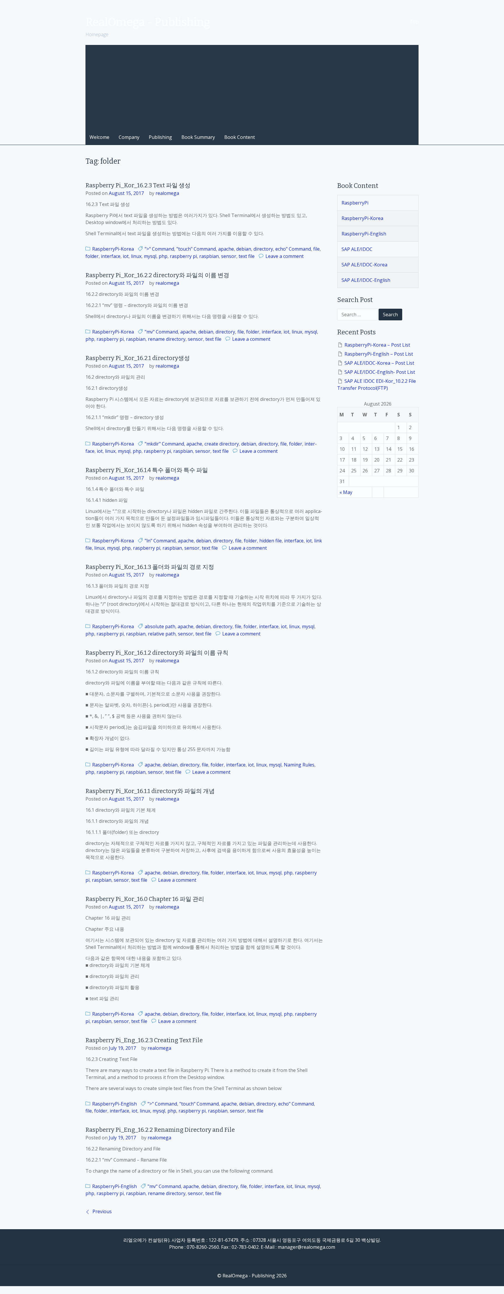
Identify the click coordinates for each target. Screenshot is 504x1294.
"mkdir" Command (164, 444)
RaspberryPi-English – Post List (378, 354)
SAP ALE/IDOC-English (366, 280)
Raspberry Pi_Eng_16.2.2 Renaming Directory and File (160, 1129)
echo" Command (293, 249)
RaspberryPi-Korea (113, 249)
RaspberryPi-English (114, 1104)
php (163, 256)
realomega (167, 193)
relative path (162, 634)
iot (126, 256)
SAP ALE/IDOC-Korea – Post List (379, 363)
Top (414, 21)
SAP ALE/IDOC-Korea (364, 264)
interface (110, 256)
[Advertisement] (252, 86)
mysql (150, 256)
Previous (102, 1211)
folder (92, 256)
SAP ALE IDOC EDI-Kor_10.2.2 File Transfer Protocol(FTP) (376, 384)
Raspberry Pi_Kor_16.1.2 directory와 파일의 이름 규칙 (156, 652)
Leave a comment (284, 256)
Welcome (99, 137)
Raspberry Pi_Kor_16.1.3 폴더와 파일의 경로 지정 (149, 566)
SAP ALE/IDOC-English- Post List (379, 372)
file (316, 249)
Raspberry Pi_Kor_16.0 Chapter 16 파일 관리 (144, 898)
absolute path (160, 626)
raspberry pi (183, 256)
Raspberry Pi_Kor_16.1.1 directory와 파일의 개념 (150, 790)
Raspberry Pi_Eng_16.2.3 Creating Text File (144, 1040)
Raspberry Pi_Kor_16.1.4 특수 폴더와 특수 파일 (146, 470)
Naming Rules (299, 765)
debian (243, 249)
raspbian (209, 256)
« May (346, 492)
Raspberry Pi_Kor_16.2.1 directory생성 (137, 358)
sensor (228, 256)
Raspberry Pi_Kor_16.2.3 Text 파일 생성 (137, 185)
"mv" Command (161, 332)
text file (247, 256)
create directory (221, 444)
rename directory (167, 339)
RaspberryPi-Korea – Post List (377, 345)
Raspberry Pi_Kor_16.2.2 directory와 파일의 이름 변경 (157, 275)
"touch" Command (196, 249)
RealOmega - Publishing (147, 22)
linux (136, 256)
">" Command (159, 249)
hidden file (270, 540)
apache (226, 249)
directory (263, 249)
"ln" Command (160, 540)
